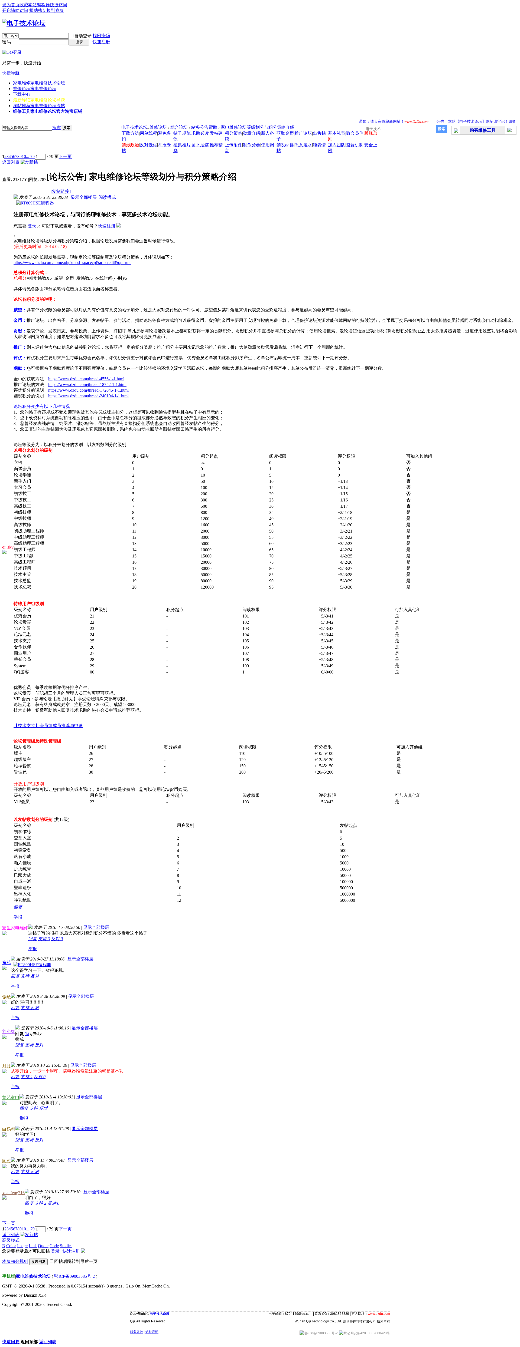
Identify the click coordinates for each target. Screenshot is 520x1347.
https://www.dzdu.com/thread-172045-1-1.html (88, 390)
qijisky (8, 547)
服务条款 (136, 1332)
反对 (57, 938)
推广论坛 (303, 133)
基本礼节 (336, 133)
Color (11, 1245)
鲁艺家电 (11, 1097)
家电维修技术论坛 (33, 1276)
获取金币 (285, 133)
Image (22, 1245)
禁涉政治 (130, 145)
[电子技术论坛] (24, 23)
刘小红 (8, 1031)
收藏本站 (28, 4)
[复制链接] (61, 191)
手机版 (8, 1276)
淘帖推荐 (39, 105)
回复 (18, 907)
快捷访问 (58, 4)
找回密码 (101, 35)
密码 (6, 41)
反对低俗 (148, 145)
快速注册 (101, 41)
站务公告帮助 (204, 127)
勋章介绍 (251, 133)
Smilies (66, 1245)
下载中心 (21, 94)
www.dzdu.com (379, 1314)
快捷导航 (11, 73)
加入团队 (336, 145)
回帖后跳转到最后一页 (76, 1261)
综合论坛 (179, 127)
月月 (6, 1066)
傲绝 (6, 997)
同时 (6, 1160)
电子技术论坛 (134, 127)
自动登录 (83, 36)
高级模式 (11, 1240)
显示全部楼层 (84, 197)
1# (27, 1033)
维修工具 (47, 111)
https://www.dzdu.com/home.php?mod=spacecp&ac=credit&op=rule (72, 262)
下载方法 (130, 133)
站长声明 (151, 1332)
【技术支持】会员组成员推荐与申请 (48, 725)
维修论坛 (34, 88)
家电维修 (39, 83)
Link (33, 1245)
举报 (18, 917)
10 (24, 156)
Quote (43, 1245)
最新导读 (39, 100)
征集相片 (182, 145)
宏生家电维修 (15, 928)
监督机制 (354, 145)
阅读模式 (107, 197)
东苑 (6, 962)
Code (54, 1245)
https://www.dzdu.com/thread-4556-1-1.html (86, 379)
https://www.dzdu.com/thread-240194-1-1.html (88, 396)
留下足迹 (200, 145)
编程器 (43, 4)
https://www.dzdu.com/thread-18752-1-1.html (87, 384)
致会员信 (354, 133)
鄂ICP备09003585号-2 (74, 1276)
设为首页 (11, 4)
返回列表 (11, 162)
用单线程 (148, 133)
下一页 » (10, 1223)
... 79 (30, 156)
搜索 (56, 127)
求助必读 (200, 133)
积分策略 (233, 133)
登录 (32, 226)
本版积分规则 (15, 1261)
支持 (44, 938)
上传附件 (233, 145)
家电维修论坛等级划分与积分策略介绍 (257, 127)
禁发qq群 (285, 145)
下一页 (65, 156)
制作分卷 (251, 145)
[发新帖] (29, 162)
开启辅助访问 (15, 10)
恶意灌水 (303, 145)
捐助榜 (35, 10)
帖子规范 (182, 133)
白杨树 (8, 1129)
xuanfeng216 (13, 1192)
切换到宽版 (53, 10)
